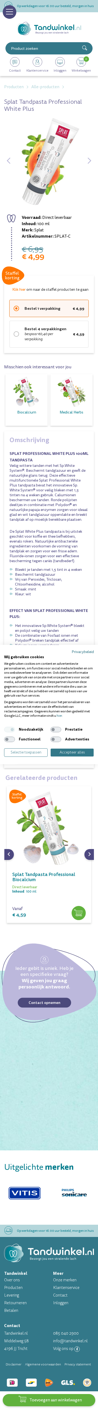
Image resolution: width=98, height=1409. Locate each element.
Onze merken (64, 1280)
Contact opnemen (44, 1003)
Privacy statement (78, 1364)
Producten (13, 1288)
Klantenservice (66, 1288)
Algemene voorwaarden (43, 1364)
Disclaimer (14, 1364)
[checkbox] (9, 729)
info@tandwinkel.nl (70, 1341)
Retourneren (15, 1303)
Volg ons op (63, 1349)
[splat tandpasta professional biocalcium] (49, 828)
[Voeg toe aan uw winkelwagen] (78, 913)
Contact (60, 1295)
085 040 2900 (66, 1333)
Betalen (11, 1310)
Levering (11, 1295)
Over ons (12, 1280)
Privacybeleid (83, 651)
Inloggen (60, 1303)
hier (59, 716)
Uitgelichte (39, 1167)
